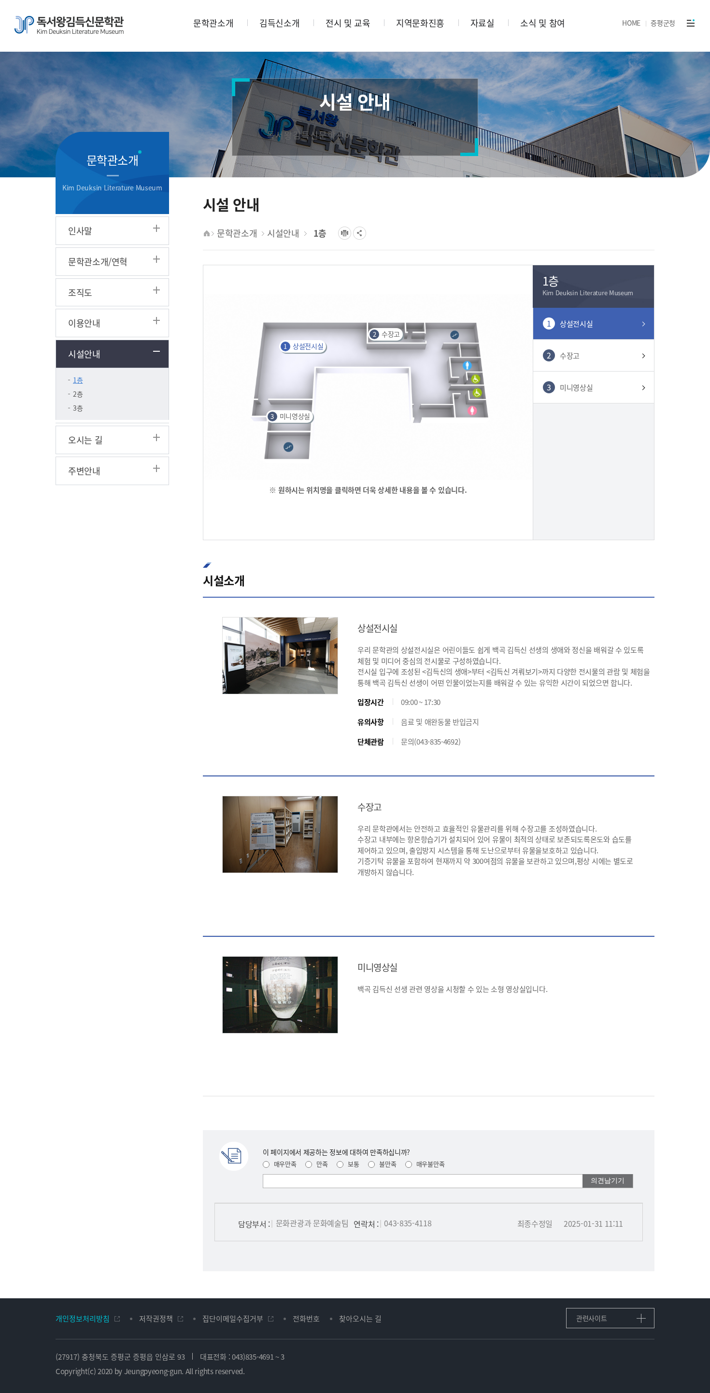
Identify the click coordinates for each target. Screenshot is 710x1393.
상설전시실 (303, 346)
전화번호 (306, 1318)
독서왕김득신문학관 (69, 25)
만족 (320, 1163)
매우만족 (284, 1163)
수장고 (386, 334)
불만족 (386, 1163)
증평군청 (663, 22)
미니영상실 (290, 416)
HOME (631, 22)
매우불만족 (429, 1163)
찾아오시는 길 (360, 1318)
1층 (78, 380)
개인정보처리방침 (83, 1318)
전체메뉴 (691, 22)
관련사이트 (591, 1318)
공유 (359, 233)
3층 (78, 408)
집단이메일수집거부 (232, 1318)
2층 (78, 394)
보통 (352, 1163)
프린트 (344, 233)
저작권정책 (156, 1318)
